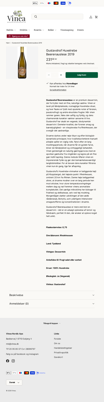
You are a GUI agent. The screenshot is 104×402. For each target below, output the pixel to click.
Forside (57, 338)
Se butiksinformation (58, 90)
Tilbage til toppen (50, 323)
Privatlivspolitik (61, 352)
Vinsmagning (66, 30)
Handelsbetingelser (63, 348)
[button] (96, 17)
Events (80, 30)
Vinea (14, 391)
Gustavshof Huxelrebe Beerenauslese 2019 (27, 43)
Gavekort (58, 357)
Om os (57, 343)
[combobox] (57, 16)
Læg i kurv (81, 75)
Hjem (8, 43)
